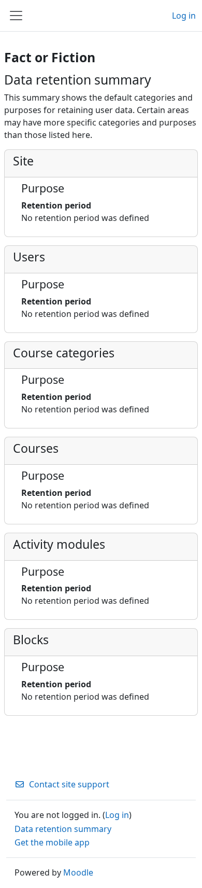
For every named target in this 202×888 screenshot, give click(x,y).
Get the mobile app (52, 842)
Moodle (78, 872)
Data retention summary (63, 829)
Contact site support (69, 784)
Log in (184, 15)
